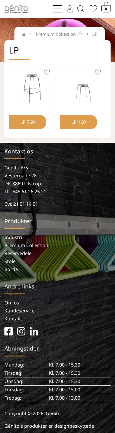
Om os (11, 302)
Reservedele (18, 253)
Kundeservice (19, 310)
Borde (11, 269)
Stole (10, 261)
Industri (13, 237)
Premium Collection (26, 245)
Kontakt (13, 318)
